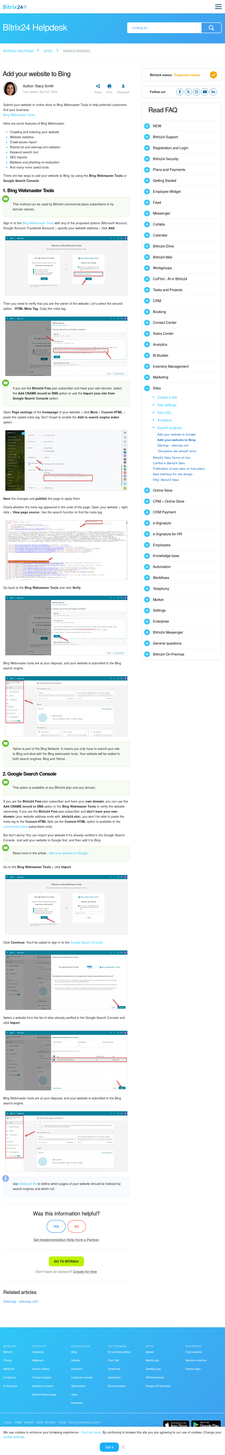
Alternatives (78, 1386)
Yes (56, 1226)
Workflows (161, 577)
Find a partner (193, 1352)
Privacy (29, 1422)
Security (50, 1422)
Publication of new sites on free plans (179, 468)
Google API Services (158, 1386)
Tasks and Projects (167, 289)
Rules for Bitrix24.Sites (84, 1422)
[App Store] (176, 1424)
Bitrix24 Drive (163, 246)
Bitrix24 (7, 1352)
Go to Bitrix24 (66, 1261)
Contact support (41, 1377)
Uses (74, 1394)
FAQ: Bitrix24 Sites (166, 480)
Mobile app (152, 1360)
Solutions (76, 1369)
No (76, 1226)
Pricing (7, 1360)
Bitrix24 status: (175, 74)
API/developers (155, 1377)
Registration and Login (170, 147)
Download (114, 1369)
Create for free (85, 1271)
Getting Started (164, 180)
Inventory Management (171, 366)
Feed (157, 202)
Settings (159, 610)
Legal (8, 1422)
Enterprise (161, 621)
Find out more (91, 1432)
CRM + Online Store (168, 501)
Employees (162, 544)
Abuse (63, 1422)
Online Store (162, 490)
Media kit (8, 1369)
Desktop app (153, 1369)
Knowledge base (166, 555)
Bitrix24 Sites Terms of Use (171, 457)
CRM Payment (164, 511)
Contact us (9, 1377)
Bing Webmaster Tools (19, 115)
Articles (75, 1360)
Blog (74, 1352)
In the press (10, 1386)
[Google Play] (206, 1424)
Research (77, 1403)
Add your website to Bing (176, 440)
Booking (159, 311)
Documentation (117, 1386)
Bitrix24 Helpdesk (18, 51)
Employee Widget (167, 191)
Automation (162, 566)
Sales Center (163, 333)
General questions (167, 643)
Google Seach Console (86, 942)
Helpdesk (38, 1352)
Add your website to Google (68, 853)
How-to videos (40, 1369)
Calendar (160, 235)
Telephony (161, 588)
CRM (157, 300)
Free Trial (113, 1360)
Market (158, 599)
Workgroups (162, 267)
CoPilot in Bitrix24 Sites (169, 463)
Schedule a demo (42, 1386)
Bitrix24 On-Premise (168, 654)
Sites (48, 51)
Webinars (38, 1360)
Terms (18, 1422)
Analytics (160, 344)
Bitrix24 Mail (162, 257)
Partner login (193, 1369)
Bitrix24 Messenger (168, 632)
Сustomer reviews (82, 1377)
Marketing (160, 377)
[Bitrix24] (14, 7)
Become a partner (196, 1360)
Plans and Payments (169, 169)
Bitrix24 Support (165, 136)
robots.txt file (28, 1183)
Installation (114, 1377)
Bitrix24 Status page (44, 1394)
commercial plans (15, 826)
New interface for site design (172, 474)
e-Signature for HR (167, 533)
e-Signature (162, 522)
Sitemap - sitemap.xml (20, 1301)
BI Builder (160, 355)
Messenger (161, 213)
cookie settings (13, 1437)
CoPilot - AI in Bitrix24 (170, 278)
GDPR (39, 1422)
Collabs (159, 224)
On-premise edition (119, 1352)
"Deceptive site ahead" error (176, 451)
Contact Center (164, 322)
